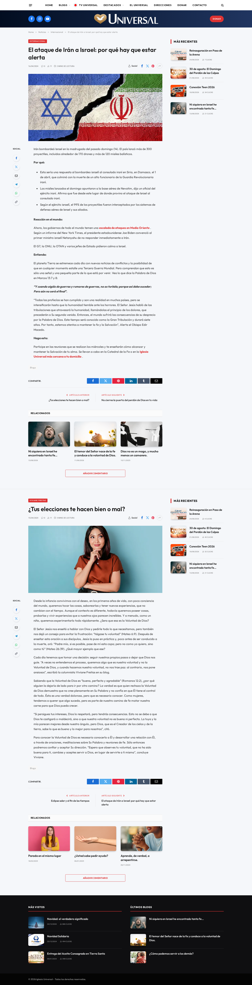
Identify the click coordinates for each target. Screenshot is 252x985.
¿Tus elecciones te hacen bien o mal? (69, 400)
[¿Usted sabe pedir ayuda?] (95, 838)
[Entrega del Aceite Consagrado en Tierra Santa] (36, 957)
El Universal (139, 5)
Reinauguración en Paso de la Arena (205, 52)
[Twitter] (16, 166)
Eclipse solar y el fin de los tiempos (70, 800)
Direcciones (163, 5)
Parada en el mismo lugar (44, 856)
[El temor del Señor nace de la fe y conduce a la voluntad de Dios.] (95, 434)
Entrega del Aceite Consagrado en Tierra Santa (76, 953)
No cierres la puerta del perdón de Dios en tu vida (129, 400)
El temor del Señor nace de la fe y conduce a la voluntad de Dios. (95, 453)
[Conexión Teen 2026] (178, 91)
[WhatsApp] (16, 193)
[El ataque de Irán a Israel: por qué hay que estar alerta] (95, 107)
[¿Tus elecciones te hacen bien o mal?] (95, 559)
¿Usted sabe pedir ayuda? (91, 856)
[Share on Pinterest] (152, 66)
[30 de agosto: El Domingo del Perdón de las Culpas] (178, 73)
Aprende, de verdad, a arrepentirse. (135, 857)
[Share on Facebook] (142, 66)
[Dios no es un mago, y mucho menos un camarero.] (141, 434)
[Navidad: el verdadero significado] (36, 922)
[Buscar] (222, 5)
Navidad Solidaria (58, 936)
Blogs (63, 5)
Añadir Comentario (95, 473)
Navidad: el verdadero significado (67, 919)
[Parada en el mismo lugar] (49, 838)
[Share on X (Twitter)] (147, 66)
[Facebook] (16, 158)
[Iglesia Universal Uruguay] (126, 18)
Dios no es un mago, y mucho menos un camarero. (139, 453)
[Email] (16, 175)
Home (49, 5)
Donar (182, 5)
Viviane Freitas (38, 500)
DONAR (217, 19)
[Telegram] (16, 184)
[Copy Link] (16, 201)
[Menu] (30, 5)
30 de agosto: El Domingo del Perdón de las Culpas (205, 71)
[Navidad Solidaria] (36, 940)
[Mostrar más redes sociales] (159, 66)
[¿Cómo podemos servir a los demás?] (138, 957)
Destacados (112, 5)
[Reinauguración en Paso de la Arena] (178, 54)
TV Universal (88, 5)
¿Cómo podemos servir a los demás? (171, 953)
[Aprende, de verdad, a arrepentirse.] (141, 838)
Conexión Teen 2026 (202, 87)
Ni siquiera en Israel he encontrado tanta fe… (42, 453)
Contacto (200, 5)
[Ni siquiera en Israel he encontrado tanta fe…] (49, 434)
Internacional (38, 41)
